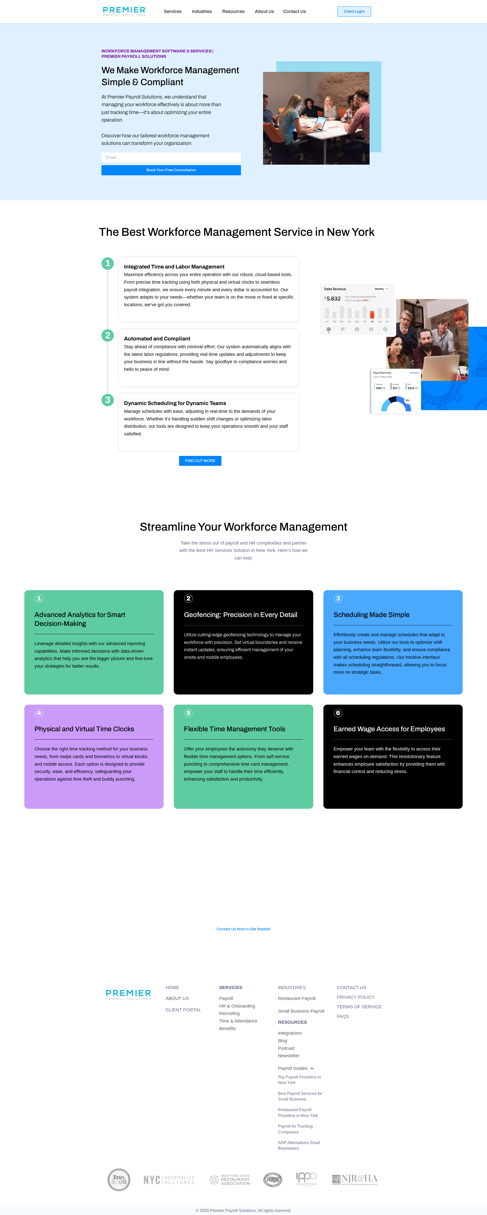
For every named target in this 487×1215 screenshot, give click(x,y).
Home (172, 987)
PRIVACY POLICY (356, 997)
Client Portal (183, 1009)
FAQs (343, 1016)
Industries (292, 987)
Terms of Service (359, 1006)
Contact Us (351, 987)
